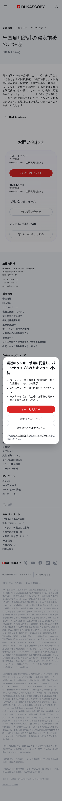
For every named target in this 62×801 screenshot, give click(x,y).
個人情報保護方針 (22, 435)
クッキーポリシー (42, 435)
